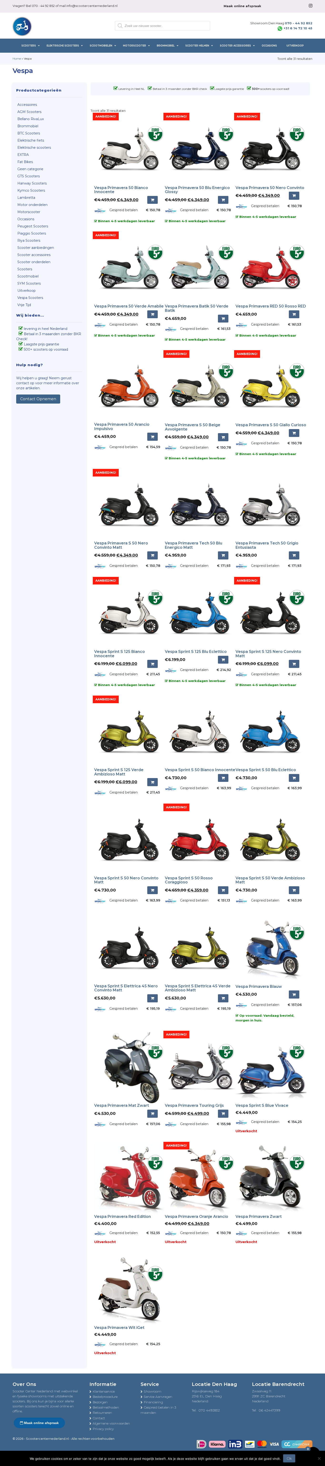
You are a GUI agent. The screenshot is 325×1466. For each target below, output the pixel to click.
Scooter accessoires (33, 255)
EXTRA (23, 155)
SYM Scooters (29, 283)
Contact (99, 1418)
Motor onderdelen (32, 205)
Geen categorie (30, 169)
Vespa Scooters (30, 298)
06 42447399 (269, 1410)
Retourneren (102, 1412)
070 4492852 (209, 1410)
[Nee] (319, 1458)
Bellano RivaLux (30, 119)
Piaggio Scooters (31, 233)
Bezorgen (100, 1402)
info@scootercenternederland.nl (92, 6)
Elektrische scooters (34, 147)
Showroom (152, 1391)
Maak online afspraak (41, 1423)
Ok (289, 1458)
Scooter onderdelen (33, 262)
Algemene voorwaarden (111, 1423)
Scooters (24, 269)
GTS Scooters (28, 176)
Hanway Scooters (32, 183)
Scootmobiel (28, 276)
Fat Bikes (25, 162)
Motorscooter (28, 212)
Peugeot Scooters (32, 226)
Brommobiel (27, 126)
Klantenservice (104, 1391)
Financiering (153, 1402)
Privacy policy (103, 1429)
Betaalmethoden (106, 1407)
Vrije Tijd (24, 305)
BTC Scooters (28, 133)
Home (17, 58)
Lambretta (26, 197)
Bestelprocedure (105, 1396)
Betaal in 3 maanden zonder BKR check (180, 89)
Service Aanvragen (158, 1396)
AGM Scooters (29, 112)
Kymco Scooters (31, 190)
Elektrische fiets (30, 140)
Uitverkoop (26, 290)
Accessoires (27, 105)
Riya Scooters (28, 240)
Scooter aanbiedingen (35, 248)
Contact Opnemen (38, 399)
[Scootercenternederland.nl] (22, 26)
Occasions (25, 219)
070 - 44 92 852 (43, 6)
